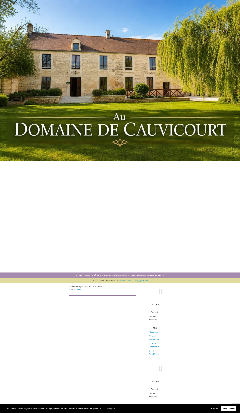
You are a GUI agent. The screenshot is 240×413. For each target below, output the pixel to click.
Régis (79, 290)
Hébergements (120, 275)
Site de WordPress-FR (153, 354)
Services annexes (137, 275)
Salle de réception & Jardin (98, 275)
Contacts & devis (156, 275)
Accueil (79, 275)
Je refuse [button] (214, 408)
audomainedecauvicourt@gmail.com (133, 281)
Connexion (153, 332)
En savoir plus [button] (108, 408)
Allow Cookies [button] (228, 408)
